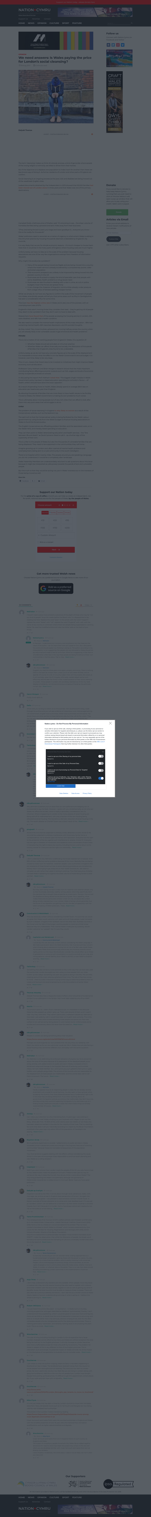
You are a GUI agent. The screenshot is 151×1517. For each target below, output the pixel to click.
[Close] (111, 724)
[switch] (101, 756)
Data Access (75, 793)
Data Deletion (63, 793)
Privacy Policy (87, 793)
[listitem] (75, 752)
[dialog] (75, 758)
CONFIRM (61, 786)
